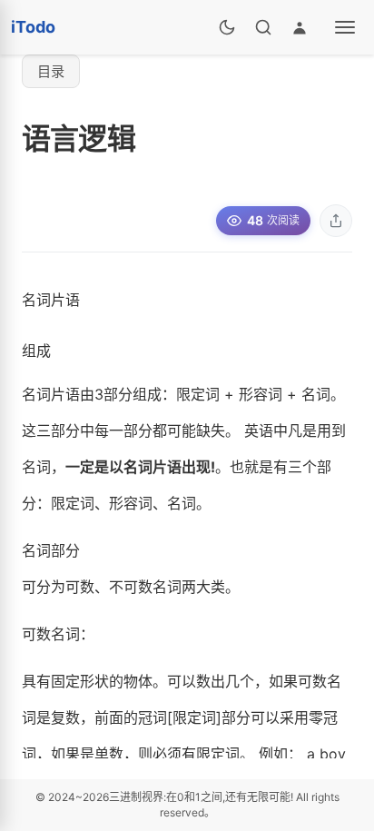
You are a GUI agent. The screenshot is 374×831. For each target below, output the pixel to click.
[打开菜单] (345, 27)
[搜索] (263, 27)
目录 (50, 71)
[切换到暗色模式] (227, 27)
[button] (336, 220)
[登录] (299, 27)
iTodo (33, 26)
